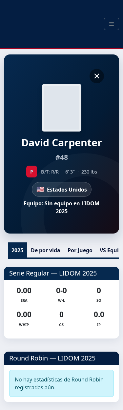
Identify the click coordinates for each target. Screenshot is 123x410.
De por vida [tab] (45, 250)
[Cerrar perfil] (97, 76)
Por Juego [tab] (80, 250)
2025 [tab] (17, 250)
